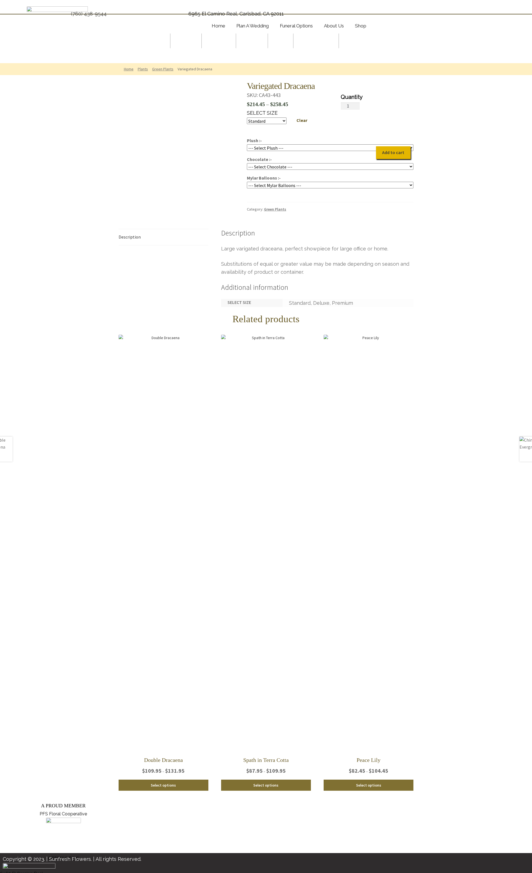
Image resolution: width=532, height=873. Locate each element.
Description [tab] (130, 237)
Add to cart (393, 152)
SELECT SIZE (262, 113)
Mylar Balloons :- (264, 178)
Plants (143, 68)
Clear (301, 120)
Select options (163, 785)
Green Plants (162, 68)
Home (129, 68)
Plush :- (254, 140)
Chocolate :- (259, 159)
